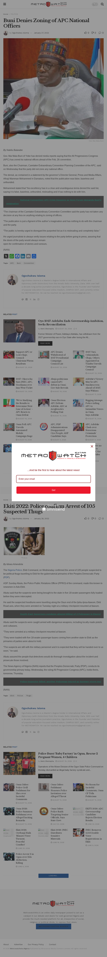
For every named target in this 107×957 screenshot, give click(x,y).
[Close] (92, 446)
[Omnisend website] (53, 507)
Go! (53, 490)
